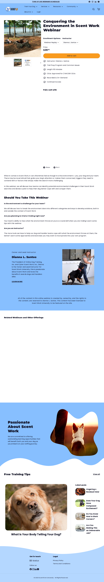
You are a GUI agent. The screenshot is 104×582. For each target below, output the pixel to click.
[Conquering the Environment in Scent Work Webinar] (72, 106)
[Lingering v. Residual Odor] (80, 491)
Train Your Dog (30, 6)
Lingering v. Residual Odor (92, 490)
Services (44, 6)
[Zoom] (22, 38)
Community (71, 6)
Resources (57, 6)
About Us (27, 12)
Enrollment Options (51, 38)
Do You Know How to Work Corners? (92, 516)
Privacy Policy (58, 560)
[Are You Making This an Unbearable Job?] (80, 527)
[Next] (39, 63)
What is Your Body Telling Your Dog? (36, 534)
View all (96, 474)
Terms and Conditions (61, 564)
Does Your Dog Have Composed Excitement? (93, 504)
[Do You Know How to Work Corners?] (80, 516)
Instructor (67, 38)
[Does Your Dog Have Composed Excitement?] (80, 503)
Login (39, 12)
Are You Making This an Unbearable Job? (93, 529)
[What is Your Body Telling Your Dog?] (36, 507)
